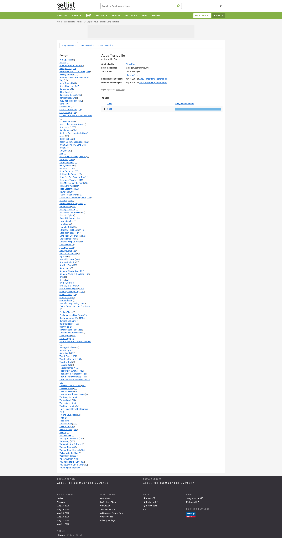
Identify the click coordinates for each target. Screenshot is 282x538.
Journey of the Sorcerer (70, 212)
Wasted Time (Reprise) (69, 450)
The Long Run (65, 397)
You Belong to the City (69, 462)
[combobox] (141, 6)
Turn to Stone (65, 424)
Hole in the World (67, 186)
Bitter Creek (64, 92)
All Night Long (65, 68)
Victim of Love (65, 429)
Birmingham (65, 89)
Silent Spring (65, 335)
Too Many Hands (67, 406)
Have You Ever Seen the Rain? (72, 177)
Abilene (62, 62)
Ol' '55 (62, 280)
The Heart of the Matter (70, 385)
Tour (87, 45)
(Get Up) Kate (65, 60)
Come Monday (66, 121)
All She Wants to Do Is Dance (72, 71)
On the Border (65, 283)
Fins (61, 153)
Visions (62, 432)
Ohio (61, 277)
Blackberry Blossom (68, 95)
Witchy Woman (66, 459)
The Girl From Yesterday (70, 377)
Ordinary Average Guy (69, 291)
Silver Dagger (65, 338)
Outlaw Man (65, 297)
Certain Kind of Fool (68, 109)
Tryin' (61, 418)
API (144, 509)
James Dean (65, 206)
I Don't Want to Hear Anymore (72, 198)
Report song (120, 90)
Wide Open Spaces (67, 456)
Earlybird (63, 151)
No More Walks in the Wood (71, 274)
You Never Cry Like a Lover (71, 465)
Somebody (64, 350)
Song (68, 45)
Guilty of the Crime (67, 174)
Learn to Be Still (66, 227)
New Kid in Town (66, 259)
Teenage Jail (65, 365)
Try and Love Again (68, 415)
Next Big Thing (66, 265)
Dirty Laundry (65, 130)
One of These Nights (68, 288)
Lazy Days (64, 224)
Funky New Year (66, 162)
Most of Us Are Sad (68, 253)
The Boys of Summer (68, 371)
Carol (61, 104)
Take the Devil (65, 362)
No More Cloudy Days (69, 271)
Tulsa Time (64, 421)
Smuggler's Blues (67, 347)
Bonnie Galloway (67, 98)
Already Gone (65, 74)
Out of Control (65, 294)
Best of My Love (66, 86)
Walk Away (64, 441)
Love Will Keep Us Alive (69, 242)
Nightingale (64, 268)
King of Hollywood (67, 218)
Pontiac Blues (65, 312)
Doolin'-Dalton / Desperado (71, 142)
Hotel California (66, 189)
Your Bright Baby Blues (69, 468)
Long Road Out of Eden (70, 236)
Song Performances (184, 103)
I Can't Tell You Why (68, 195)
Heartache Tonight (67, 180)
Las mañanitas (66, 221)
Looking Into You (67, 239)
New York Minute (67, 262)
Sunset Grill (64, 353)
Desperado (64, 127)
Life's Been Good (66, 233)
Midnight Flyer (65, 250)
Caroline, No (64, 107)
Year (109, 103)
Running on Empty (67, 321)
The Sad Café (65, 400)
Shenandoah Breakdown (70, 333)
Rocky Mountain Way (69, 318)
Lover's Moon (65, 244)
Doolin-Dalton (65, 139)
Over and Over (65, 300)
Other (106, 45)
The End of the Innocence (70, 374)
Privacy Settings (107, 520)
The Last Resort (66, 391)
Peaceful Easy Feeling (69, 303)
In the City (64, 200)
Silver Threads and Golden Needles (75, 341)
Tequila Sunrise (66, 368)
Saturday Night (66, 324)
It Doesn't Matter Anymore (71, 203)
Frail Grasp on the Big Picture (72, 156)
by (133, 75)
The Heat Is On (66, 388)
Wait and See (65, 435)
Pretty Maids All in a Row (70, 315)
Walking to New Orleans (70, 444)
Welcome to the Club (68, 453)
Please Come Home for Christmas (74, 306)
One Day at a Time (67, 286)
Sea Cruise (64, 327)
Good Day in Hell (66, 171)
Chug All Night (65, 112)
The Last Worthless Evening (72, 394)
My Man (63, 256)
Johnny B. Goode (67, 209)
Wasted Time (65, 447)
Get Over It (64, 168)
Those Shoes (65, 403)
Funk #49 (63, 159)
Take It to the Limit (67, 359)
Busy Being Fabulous (69, 101)
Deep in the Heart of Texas (71, 124)
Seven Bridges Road (68, 330)
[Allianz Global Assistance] (190, 514)
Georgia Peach (66, 165)
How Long (64, 192)
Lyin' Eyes (63, 247)
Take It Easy (64, 356)
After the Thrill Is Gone (69, 65)
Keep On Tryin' (65, 215)
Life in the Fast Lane (68, 230)
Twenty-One (64, 426)
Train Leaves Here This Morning (73, 409)
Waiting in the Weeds (68, 438)
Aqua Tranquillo (66, 83)
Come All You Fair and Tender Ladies (75, 115)
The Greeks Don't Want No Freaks (74, 379)
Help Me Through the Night (71, 183)
